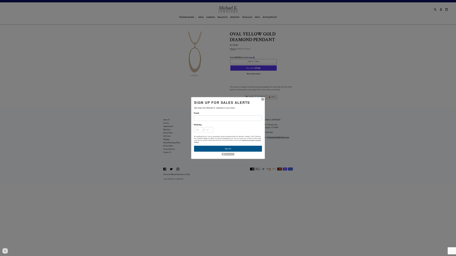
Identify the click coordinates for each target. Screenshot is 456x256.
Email (196, 113)
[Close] (262, 99)
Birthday (198, 125)
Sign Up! (228, 148)
